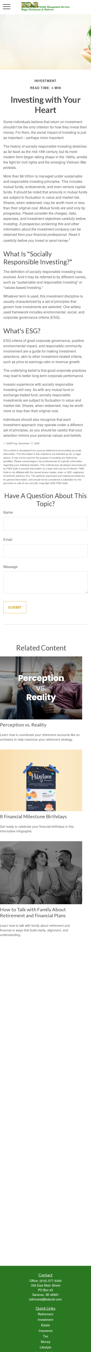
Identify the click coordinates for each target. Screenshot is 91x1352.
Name (8, 512)
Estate (45, 1325)
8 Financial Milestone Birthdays (33, 816)
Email (7, 539)
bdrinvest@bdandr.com (45, 1299)
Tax (45, 1336)
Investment (45, 1319)
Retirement (45, 1314)
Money (45, 1341)
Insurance (46, 1330)
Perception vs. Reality (23, 725)
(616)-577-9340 (51, 1280)
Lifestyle (45, 1347)
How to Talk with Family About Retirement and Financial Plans (33, 912)
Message (10, 566)
